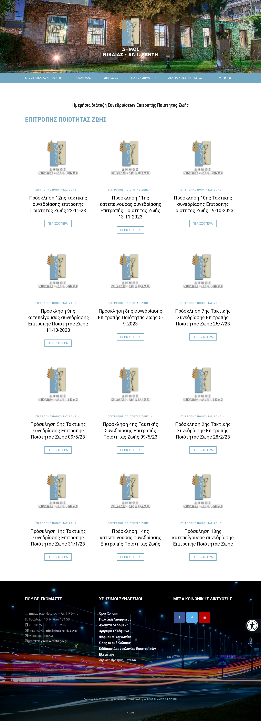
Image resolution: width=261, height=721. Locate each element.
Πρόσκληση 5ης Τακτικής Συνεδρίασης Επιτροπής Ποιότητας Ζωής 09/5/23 (58, 431)
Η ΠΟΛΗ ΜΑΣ (82, 77)
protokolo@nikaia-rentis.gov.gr (47, 641)
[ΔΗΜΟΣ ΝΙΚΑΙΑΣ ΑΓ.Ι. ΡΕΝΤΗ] (130, 36)
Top (131, 712)
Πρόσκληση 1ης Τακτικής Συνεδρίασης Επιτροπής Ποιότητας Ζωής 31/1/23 (58, 538)
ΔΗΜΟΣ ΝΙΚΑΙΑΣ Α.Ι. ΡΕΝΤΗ (160, 699)
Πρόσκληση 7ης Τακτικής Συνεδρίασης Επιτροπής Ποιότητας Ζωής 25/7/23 (203, 317)
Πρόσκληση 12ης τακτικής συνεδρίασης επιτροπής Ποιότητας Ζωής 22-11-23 (58, 204)
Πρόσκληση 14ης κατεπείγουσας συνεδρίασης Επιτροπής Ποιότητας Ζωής (130, 538)
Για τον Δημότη (142, 77)
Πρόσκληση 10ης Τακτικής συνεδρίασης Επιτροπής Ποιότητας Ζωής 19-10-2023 (202, 204)
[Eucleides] (253, 626)
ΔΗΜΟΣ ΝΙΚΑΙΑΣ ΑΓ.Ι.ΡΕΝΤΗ (43, 77)
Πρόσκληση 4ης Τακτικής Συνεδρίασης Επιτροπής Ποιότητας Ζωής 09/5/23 (130, 431)
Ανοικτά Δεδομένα (113, 625)
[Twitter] (192, 617)
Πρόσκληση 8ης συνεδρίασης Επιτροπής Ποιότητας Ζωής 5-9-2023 (130, 317)
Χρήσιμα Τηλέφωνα (114, 631)
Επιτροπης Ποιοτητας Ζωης (66, 119)
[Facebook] (179, 617)
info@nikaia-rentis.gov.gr (62, 630)
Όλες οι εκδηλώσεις (115, 643)
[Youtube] (204, 617)
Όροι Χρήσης (108, 613)
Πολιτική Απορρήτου (115, 619)
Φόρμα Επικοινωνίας (115, 637)
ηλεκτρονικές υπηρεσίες (184, 77)
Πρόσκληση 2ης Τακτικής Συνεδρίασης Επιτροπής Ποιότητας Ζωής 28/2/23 (203, 431)
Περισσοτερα (58, 223)
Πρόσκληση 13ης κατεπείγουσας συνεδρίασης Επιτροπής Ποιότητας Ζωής (203, 538)
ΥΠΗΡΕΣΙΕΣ (111, 77)
